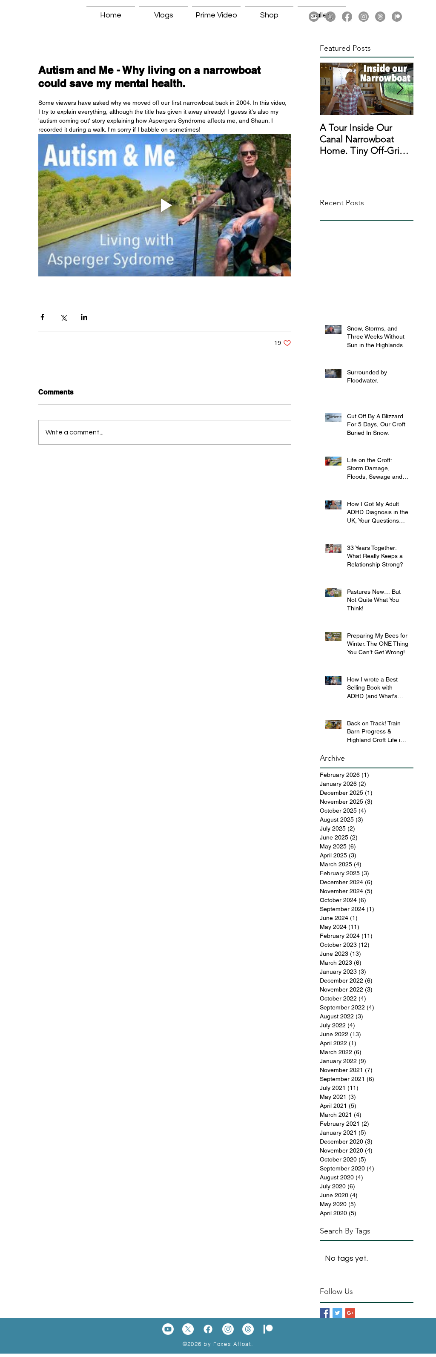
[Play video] (164, 205)
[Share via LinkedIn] (84, 317)
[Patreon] (397, 17)
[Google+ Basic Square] (350, 1313)
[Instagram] (364, 17)
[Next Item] (400, 88)
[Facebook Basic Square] (325, 1313)
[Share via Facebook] (42, 317)
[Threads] (380, 17)
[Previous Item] (333, 88)
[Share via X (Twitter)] (63, 317)
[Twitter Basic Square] (337, 1313)
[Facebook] (347, 17)
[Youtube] (314, 17)
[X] (330, 17)
